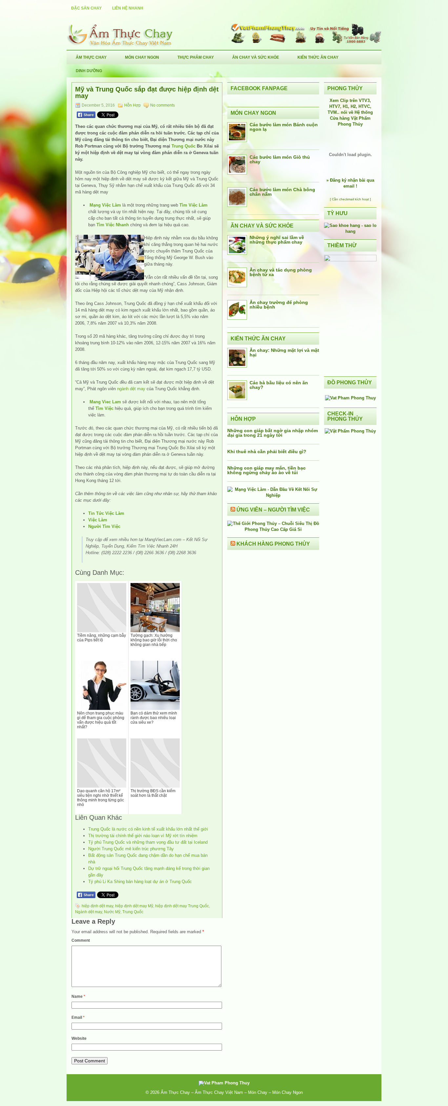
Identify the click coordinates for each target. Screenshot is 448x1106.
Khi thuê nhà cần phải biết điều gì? (266, 451)
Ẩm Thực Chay (91, 57)
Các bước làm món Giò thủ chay (280, 159)
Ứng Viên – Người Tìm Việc (273, 510)
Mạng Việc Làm (105, 205)
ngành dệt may (131, 388)
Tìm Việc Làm (193, 205)
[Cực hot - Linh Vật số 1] (350, 231)
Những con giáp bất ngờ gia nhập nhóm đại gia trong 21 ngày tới (272, 433)
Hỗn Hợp (132, 105)
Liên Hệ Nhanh (127, 8)
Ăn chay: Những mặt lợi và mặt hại (284, 352)
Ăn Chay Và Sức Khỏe (255, 57)
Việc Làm (97, 519)
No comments (162, 105)
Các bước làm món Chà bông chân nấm (282, 192)
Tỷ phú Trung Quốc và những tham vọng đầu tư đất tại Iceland (148, 842)
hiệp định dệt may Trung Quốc (182, 906)
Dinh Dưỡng (89, 71)
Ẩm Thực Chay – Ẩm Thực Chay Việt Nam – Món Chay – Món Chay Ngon (232, 1092)
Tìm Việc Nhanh (112, 224)
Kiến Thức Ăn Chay (317, 57)
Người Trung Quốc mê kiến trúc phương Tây (131, 848)
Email (78, 1017)
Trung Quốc (183, 146)
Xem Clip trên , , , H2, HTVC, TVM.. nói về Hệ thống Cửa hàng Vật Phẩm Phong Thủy (350, 112)
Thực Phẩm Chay (195, 57)
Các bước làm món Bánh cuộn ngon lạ (284, 127)
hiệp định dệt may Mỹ (134, 906)
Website (79, 1038)
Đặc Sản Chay (86, 8)
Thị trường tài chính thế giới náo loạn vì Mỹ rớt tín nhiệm (142, 835)
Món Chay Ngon (142, 57)
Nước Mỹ (112, 912)
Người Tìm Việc (104, 526)
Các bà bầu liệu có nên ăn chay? (279, 385)
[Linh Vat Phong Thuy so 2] (350, 259)
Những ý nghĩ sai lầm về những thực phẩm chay (277, 240)
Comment (80, 940)
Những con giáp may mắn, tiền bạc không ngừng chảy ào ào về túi (266, 470)
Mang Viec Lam (105, 401)
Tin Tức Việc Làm (106, 513)
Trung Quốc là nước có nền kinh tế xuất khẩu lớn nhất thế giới (148, 829)
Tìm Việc (104, 408)
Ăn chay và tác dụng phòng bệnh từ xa (281, 272)
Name (78, 996)
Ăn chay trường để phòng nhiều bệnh (279, 305)
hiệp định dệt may (97, 906)
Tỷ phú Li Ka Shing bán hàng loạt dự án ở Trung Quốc (140, 881)
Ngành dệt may (88, 912)
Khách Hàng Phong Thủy (273, 544)
